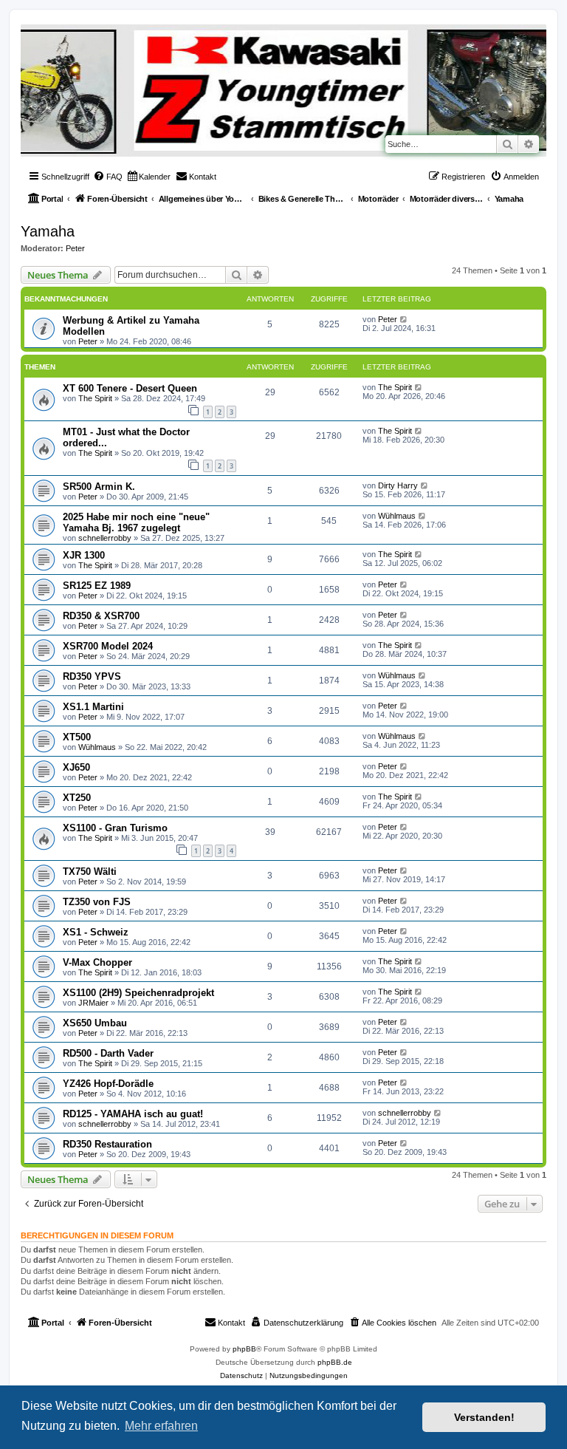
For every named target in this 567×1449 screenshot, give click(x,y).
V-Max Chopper (97, 962)
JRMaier (93, 1002)
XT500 (77, 737)
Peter (75, 248)
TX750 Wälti (90, 871)
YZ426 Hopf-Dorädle (108, 1083)
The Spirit (95, 398)
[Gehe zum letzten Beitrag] (404, 319)
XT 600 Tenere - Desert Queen (130, 388)
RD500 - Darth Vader (108, 1053)
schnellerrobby (104, 537)
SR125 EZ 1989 (97, 585)
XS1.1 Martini (93, 706)
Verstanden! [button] (484, 1417)
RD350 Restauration (107, 1144)
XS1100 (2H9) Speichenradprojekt (138, 992)
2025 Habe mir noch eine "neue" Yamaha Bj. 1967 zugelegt (136, 522)
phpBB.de (334, 1362)
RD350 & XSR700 (101, 615)
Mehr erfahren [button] (161, 1425)
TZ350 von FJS (97, 901)
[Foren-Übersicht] (32, 28)
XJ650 (76, 767)
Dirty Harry (398, 485)
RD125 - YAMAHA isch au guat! (133, 1113)
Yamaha (48, 231)
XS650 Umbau (95, 1023)
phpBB (244, 1349)
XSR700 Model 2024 (108, 646)
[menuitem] (108, 176)
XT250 (77, 797)
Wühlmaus (397, 515)
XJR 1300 (84, 555)
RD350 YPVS (92, 676)
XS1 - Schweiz (95, 932)
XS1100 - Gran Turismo (115, 827)
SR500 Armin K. (99, 486)
